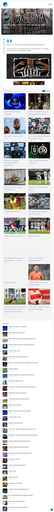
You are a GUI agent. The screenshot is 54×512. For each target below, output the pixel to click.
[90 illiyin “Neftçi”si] (39, 226)
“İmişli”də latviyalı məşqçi (14, 405)
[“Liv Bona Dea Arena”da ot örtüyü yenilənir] (5, 400)
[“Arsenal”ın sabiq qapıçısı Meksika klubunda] (5, 442)
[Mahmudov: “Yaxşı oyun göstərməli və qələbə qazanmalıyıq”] (15, 150)
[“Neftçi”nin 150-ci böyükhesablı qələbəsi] (39, 177)
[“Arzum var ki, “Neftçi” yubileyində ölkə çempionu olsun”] (39, 126)
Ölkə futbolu (7, 21)
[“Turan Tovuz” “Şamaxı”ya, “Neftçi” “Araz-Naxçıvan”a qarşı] (39, 296)
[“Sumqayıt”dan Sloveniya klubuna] (5, 502)
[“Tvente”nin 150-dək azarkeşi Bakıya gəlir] (5, 490)
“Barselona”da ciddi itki (14, 459)
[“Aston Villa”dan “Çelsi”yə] (5, 418)
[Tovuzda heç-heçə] (15, 272)
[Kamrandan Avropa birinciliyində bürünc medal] (5, 454)
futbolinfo (8, 31)
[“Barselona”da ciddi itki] (5, 460)
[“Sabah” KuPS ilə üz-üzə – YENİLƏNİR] (15, 101)
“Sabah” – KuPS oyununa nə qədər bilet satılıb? (19, 411)
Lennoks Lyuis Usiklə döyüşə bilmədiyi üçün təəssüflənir (22, 387)
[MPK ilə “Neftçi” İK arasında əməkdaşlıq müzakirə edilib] (5, 340)
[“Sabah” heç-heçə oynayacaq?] (15, 226)
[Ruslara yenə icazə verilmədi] (5, 484)
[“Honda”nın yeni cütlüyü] (5, 352)
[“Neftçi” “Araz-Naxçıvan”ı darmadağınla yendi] (39, 248)
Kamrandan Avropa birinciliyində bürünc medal (19, 453)
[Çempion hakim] (5, 472)
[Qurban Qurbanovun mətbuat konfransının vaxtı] (15, 177)
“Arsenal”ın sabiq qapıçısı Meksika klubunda (19, 441)
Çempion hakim (12, 471)
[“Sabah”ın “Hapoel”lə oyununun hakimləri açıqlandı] (39, 272)
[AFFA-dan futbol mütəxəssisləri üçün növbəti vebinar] (5, 346)
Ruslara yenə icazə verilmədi (15, 483)
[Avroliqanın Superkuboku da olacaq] (5, 466)
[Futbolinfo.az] (5, 4)
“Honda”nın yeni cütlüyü (14, 350)
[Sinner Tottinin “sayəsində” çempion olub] (5, 358)
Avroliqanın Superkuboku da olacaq (17, 465)
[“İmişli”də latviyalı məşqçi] (5, 406)
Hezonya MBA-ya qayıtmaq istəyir (16, 332)
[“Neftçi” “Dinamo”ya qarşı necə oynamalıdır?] (39, 150)
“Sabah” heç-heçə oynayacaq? (13, 236)
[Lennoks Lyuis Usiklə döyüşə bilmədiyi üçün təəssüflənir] (5, 388)
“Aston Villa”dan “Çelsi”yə (14, 417)
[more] (3, 52)
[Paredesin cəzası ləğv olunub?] (5, 424)
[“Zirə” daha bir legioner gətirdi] (15, 126)
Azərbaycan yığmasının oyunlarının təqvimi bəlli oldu (21, 374)
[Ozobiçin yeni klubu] (5, 478)
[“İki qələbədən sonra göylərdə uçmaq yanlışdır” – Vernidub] (15, 248)
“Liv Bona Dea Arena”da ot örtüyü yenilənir (18, 399)
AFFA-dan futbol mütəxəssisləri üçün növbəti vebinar (21, 344)
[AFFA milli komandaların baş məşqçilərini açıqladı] (5, 496)
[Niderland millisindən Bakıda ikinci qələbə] (5, 448)
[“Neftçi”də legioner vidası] (15, 201)
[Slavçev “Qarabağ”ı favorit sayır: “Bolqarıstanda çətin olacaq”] (39, 101)
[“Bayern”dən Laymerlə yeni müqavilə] (5, 394)
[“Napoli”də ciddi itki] (5, 370)
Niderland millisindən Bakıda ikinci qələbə (18, 447)
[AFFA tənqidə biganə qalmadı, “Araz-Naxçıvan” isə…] (39, 201)
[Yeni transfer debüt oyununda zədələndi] (5, 509)
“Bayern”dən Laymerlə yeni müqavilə (17, 393)
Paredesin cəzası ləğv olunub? (15, 423)
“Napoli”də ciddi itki (13, 368)
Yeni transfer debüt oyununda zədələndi (18, 507)
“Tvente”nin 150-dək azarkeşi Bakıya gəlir (18, 489)
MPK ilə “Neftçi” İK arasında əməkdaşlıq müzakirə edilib (21, 338)
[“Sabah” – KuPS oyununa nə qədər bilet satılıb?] (5, 412)
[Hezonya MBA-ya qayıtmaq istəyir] (5, 334)
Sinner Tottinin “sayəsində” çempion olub (18, 356)
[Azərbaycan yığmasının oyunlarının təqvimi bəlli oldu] (5, 376)
